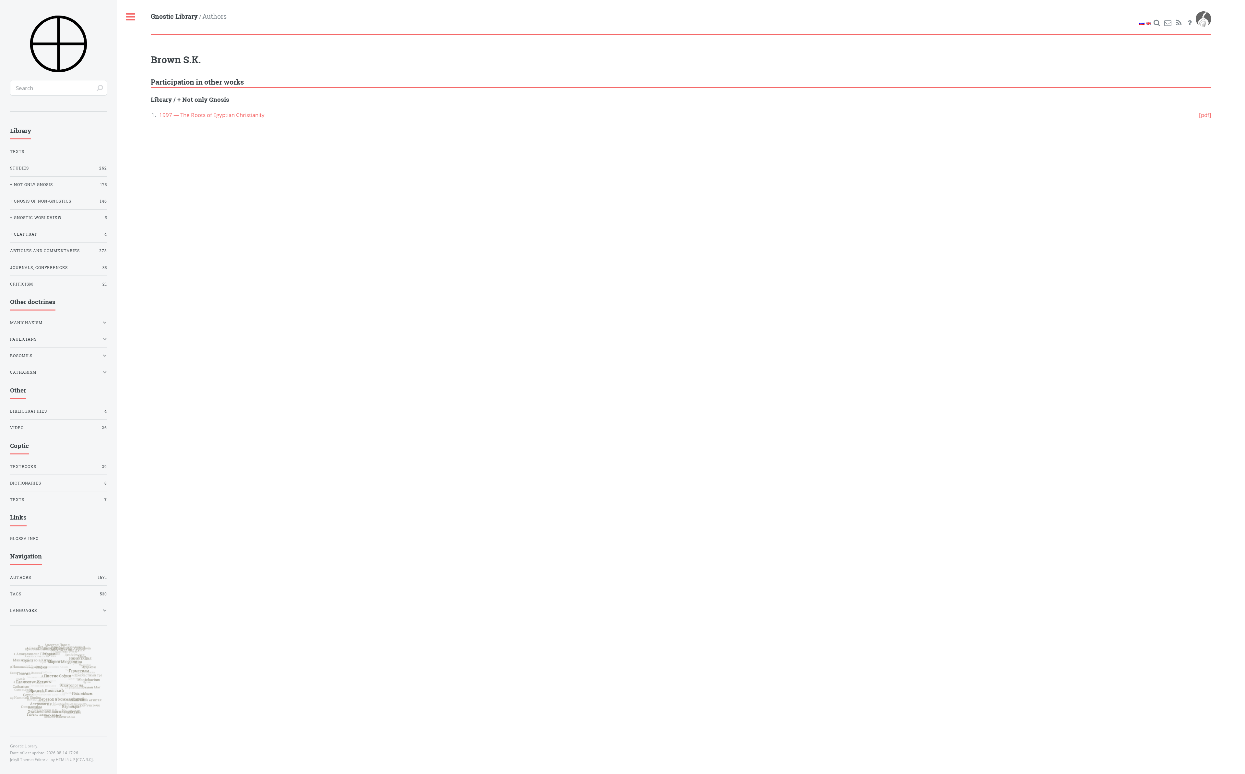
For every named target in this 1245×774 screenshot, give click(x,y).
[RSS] (1179, 23)
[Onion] (1203, 23)
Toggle (130, 17)
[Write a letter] (1168, 23)
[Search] (1157, 23)
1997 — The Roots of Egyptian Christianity (212, 115)
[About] (1189, 23)
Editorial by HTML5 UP (55, 759)
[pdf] (1205, 115)
